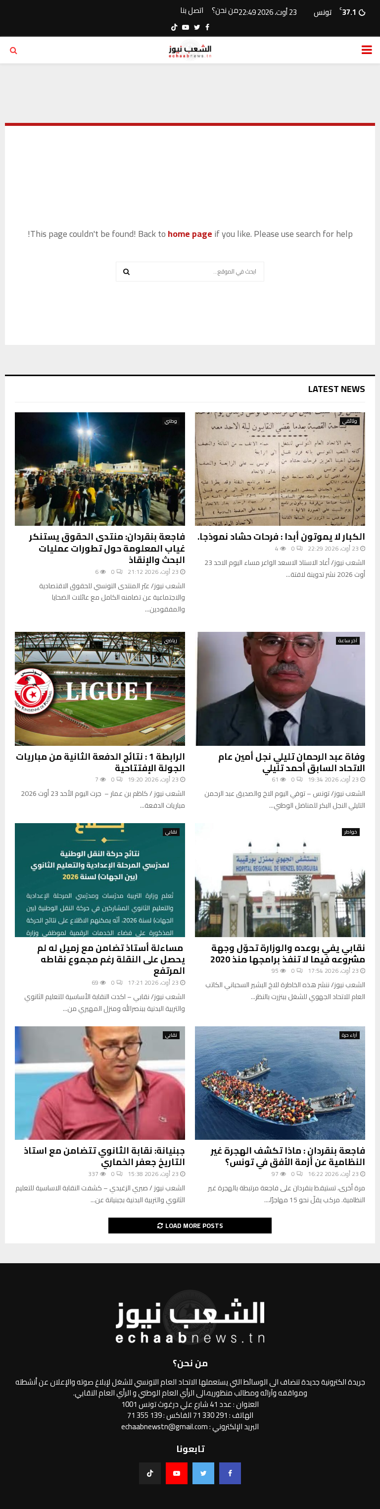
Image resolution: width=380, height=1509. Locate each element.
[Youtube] (177, 1473)
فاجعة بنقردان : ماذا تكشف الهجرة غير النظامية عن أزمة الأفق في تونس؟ (288, 1156)
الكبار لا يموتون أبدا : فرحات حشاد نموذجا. (281, 536)
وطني (171, 421)
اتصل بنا (191, 10)
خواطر (350, 832)
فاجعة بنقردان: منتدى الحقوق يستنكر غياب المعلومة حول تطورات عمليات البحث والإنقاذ (107, 548)
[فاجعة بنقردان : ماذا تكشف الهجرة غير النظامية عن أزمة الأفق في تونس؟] (280, 1083)
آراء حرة (349, 1035)
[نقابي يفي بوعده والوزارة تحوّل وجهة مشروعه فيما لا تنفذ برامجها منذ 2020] (280, 880)
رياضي (170, 641)
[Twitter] (203, 1473)
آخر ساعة (347, 641)
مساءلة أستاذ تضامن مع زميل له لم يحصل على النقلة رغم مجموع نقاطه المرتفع (111, 959)
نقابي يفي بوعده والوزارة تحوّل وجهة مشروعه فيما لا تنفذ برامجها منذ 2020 (287, 953)
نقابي (171, 832)
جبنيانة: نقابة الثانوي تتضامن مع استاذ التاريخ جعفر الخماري (104, 1156)
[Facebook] (230, 1473)
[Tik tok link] (174, 27)
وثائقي (349, 421)
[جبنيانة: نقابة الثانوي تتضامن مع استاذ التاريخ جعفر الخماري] (100, 1083)
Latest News (336, 389)
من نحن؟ (225, 10)
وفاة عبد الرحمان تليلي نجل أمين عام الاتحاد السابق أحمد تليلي (291, 762)
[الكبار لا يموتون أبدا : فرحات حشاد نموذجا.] (280, 469)
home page (190, 233)
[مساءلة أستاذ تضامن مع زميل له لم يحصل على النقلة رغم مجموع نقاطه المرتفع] (100, 880)
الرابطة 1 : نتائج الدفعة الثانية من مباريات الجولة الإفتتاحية (100, 762)
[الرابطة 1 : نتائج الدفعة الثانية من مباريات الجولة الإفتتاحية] (100, 688)
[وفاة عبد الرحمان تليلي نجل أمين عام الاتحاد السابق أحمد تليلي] (280, 688)
